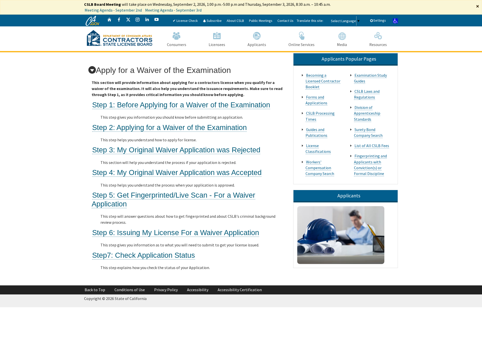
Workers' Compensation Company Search (320, 167)
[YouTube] (156, 20)
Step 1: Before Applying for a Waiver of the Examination (181, 105)
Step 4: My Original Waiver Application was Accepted (177, 172)
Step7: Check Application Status (143, 255)
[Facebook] (119, 20)
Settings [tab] (379, 20)
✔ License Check (185, 20)
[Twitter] (128, 20)
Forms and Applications (316, 100)
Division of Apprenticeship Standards (367, 113)
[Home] (109, 20)
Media (342, 44)
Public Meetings (260, 20)
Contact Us (285, 20)
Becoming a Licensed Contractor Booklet (323, 81)
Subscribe (214, 20)
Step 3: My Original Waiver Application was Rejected (176, 150)
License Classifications (318, 148)
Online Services (301, 44)
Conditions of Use (129, 289)
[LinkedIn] (147, 20)
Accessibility (197, 289)
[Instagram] (137, 20)
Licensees (217, 44)
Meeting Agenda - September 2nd (113, 10)
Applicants (257, 44)
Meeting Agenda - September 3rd (173, 10)
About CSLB (235, 20)
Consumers (176, 44)
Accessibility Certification (240, 289)
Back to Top (95, 289)
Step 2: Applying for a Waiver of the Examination (169, 127)
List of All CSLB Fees (371, 145)
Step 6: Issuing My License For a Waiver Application (175, 233)
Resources (378, 44)
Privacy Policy (166, 289)
